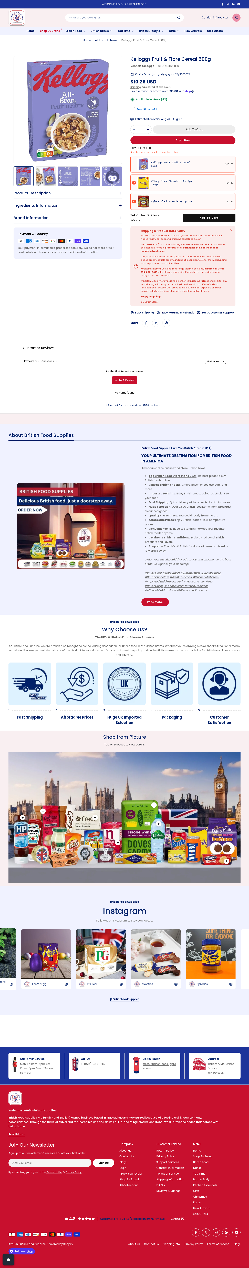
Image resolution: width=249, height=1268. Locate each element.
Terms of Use (54, 1172)
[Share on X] (156, 323)
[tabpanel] (124, 526)
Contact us (151, 1244)
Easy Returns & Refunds (177, 313)
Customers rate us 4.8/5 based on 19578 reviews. (132, 1219)
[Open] (8, 1259)
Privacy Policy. (74, 1172)
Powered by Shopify (60, 1244)
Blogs (237, 1244)
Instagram (124, 911)
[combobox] (124, 18)
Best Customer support (218, 313)
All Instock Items (106, 40)
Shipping (135, 87)
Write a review (124, 380)
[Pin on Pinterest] (166, 323)
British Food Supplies (32, 1244)
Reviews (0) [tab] (31, 361)
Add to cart (209, 217)
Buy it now (183, 140)
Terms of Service (218, 1244)
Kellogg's (147, 66)
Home (87, 40)
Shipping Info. (171, 1244)
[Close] (231, 230)
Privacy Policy (193, 1244)
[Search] (179, 18)
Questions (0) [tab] (49, 361)
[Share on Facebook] (146, 323)
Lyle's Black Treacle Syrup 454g (172, 201)
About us (134, 1244)
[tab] (41, 436)
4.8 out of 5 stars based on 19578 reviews (133, 405)
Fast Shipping (144, 313)
